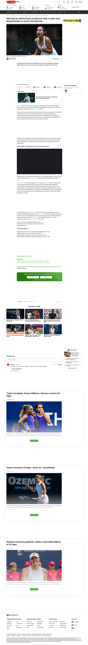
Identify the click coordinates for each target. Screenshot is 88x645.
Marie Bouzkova (34, 217)
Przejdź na (10, 2)
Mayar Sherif (46, 182)
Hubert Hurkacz (63, 627)
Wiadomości (38, 635)
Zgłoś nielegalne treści (14, 370)
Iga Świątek (51, 625)
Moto (65, 12)
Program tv (18, 635)
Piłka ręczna (53, 12)
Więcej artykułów (71, 368)
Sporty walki (42, 12)
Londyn (25, 301)
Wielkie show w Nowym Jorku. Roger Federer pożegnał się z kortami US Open (52, 321)
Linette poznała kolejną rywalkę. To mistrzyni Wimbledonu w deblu (33, 261)
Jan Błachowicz (63, 625)
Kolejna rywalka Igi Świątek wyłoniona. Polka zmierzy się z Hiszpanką (33, 262)
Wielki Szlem (30, 301)
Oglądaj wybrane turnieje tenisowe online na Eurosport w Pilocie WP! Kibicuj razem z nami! (39, 266)
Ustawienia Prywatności (37, 634)
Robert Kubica (52, 623)
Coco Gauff (36, 109)
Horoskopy (13, 635)
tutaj (29, 642)
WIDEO (47, 12)
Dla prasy (23, 634)
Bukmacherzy (35, 12)
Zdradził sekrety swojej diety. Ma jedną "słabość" (72, 362)
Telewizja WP (24, 635)
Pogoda (8, 635)
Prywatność (28, 634)
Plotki (29, 635)
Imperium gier (48, 635)
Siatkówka (25, 12)
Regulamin (49, 634)
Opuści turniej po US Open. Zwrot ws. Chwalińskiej (14, 320)
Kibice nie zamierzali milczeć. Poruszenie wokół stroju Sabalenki (33, 320)
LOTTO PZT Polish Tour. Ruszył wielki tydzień (14, 336)
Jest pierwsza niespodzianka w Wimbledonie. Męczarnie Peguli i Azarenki (47, 97)
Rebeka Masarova (21, 182)
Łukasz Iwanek (12, 58)
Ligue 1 (28, 627)
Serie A (38, 625)
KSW (8, 629)
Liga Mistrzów (40, 621)
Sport (43, 635)
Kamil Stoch (62, 621)
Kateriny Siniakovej (32, 212)
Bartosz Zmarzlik (63, 623)
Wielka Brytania (19, 301)
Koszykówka (59, 12)
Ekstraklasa (29, 621)
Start (7, 15)
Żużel (30, 12)
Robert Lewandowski (53, 621)
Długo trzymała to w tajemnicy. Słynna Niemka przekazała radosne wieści (75, 354)
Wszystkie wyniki (75, 7)
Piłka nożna (15, 12)
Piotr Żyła (51, 627)
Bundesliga (39, 623)
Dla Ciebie (9, 12)
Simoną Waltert (34, 219)
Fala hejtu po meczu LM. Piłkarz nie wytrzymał (72, 365)
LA (68, 12)
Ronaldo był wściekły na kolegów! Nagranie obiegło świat (72, 359)
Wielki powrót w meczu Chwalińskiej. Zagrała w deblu (52, 336)
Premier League (30, 623)
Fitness (8, 627)
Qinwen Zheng (41, 214)
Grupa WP (14, 634)
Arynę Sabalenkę (33, 178)
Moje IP (33, 635)
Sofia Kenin (14, 15)
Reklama (45, 634)
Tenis (20, 12)
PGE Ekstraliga (40, 627)
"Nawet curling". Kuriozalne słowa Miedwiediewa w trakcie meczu (32, 336)
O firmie (19, 634)
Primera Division (30, 625)
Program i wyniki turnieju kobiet (24, 256)
